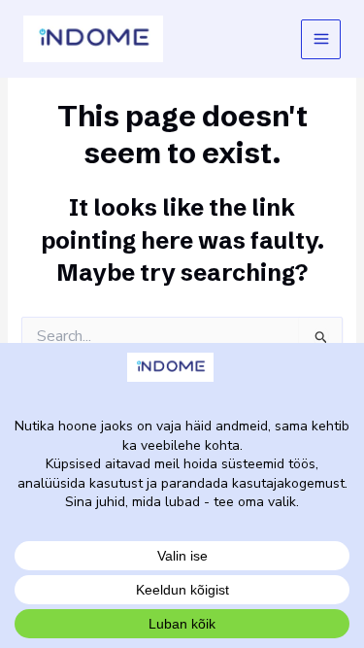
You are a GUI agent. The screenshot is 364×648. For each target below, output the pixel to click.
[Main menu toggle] (321, 39)
